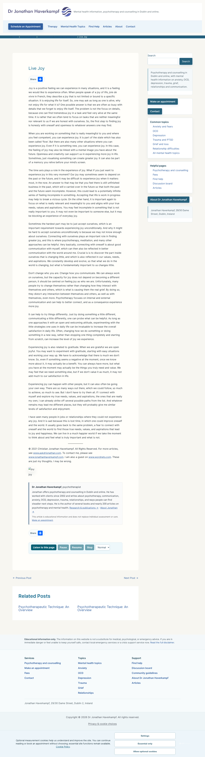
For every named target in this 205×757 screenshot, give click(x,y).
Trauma (82, 682)
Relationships (86, 692)
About (118, 26)
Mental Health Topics (73, 26)
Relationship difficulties (166, 148)
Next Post (131, 577)
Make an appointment (42, 520)
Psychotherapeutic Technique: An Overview (43, 608)
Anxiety (82, 667)
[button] (25, 26)
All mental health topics (166, 152)
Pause (63, 547)
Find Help (94, 26)
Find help (158, 178)
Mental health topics (90, 663)
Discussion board (162, 183)
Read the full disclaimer (162, 642)
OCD (155, 130)
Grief (81, 687)
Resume (77, 547)
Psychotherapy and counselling (170, 170)
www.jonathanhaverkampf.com (46, 457)
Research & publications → (83, 507)
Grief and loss (161, 144)
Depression (159, 135)
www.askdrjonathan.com (47, 452)
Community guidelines (145, 672)
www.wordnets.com (100, 457)
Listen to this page (44, 547)
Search (151, 55)
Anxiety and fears (163, 126)
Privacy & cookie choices (102, 723)
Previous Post (22, 577)
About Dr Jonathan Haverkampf (168, 199)
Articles (107, 26)
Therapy (52, 26)
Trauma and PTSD (163, 139)
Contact (130, 26)
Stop (89, 547)
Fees (155, 174)
